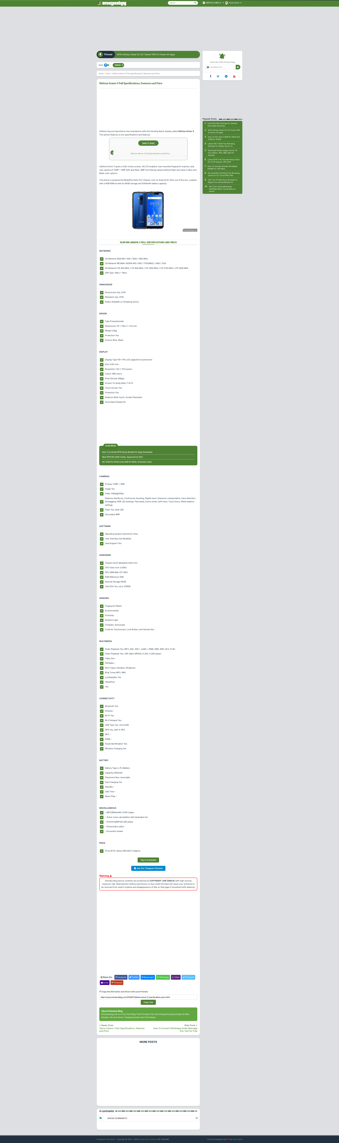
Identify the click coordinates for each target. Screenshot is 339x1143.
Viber (177, 977)
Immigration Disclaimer (106, 1139)
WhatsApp (164, 977)
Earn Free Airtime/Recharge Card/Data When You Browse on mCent (222, 188)
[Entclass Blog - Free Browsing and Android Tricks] (111, 3)
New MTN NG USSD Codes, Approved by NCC (122, 457)
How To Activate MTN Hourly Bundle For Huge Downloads (127, 452)
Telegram (189, 977)
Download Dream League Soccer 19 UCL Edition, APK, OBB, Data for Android (222, 152)
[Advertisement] (169, 27)
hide (152, 143)
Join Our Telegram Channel (149, 868)
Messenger (148, 977)
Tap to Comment (148, 860)
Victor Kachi (237, 1139)
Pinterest (117, 982)
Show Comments (117, 1118)
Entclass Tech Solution (147, 1139)
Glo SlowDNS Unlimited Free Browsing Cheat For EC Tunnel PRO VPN (224, 174)
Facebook (121, 977)
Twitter (135, 977)
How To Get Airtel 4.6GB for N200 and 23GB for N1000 (224, 138)
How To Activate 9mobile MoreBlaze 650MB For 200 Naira (222, 167)
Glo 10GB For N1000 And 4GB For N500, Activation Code (126, 462)
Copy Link (148, 1002)
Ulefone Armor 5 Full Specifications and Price (150, 153)
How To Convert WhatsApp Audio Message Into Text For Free (175, 1029)
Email (105, 982)
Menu (119, 65)
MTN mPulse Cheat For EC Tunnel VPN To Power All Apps (146, 54)
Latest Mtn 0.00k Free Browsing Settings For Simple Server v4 (221, 145)
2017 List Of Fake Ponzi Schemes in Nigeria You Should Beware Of (222, 181)
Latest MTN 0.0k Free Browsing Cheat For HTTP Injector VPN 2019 (224, 160)
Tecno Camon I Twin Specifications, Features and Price (122, 1029)
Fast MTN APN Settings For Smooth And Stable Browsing (222, 124)
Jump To (148, 143)
